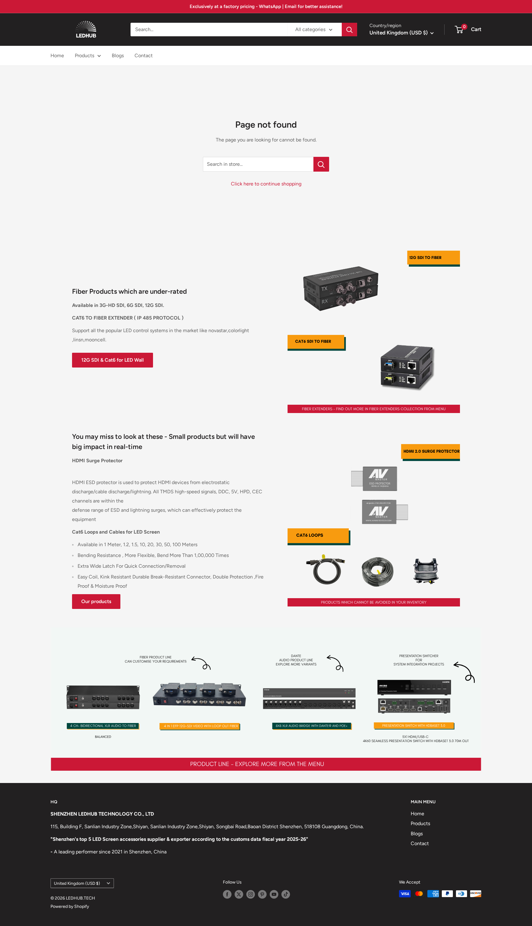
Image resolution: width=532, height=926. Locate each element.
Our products (96, 601)
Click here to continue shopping (266, 184)
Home (57, 55)
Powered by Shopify (69, 906)
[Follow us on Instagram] (250, 894)
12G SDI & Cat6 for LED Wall (112, 360)
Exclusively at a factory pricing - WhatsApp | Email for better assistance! (266, 6)
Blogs (118, 55)
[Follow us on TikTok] (285, 894)
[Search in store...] (321, 164)
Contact (144, 55)
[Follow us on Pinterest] (262, 894)
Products (84, 55)
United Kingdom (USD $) (77, 883)
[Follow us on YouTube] (274, 894)
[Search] (349, 29)
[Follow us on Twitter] (239, 894)
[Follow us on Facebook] (227, 894)
